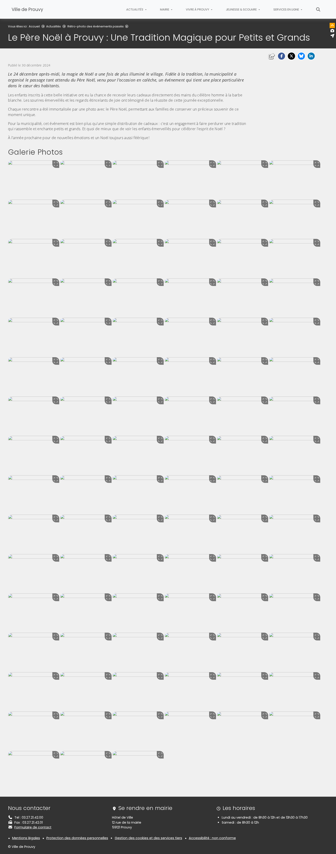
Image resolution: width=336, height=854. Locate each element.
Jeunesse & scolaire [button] (241, 9)
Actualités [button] (135, 9)
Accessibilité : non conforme (212, 838)
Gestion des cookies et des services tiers (148, 838)
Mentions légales (26, 838)
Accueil (34, 26)
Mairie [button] (165, 9)
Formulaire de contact (32, 827)
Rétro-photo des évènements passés (95, 26)
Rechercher (318, 9)
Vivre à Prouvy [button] (198, 9)
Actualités (53, 26)
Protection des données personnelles (77, 838)
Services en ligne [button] (286, 9)
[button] (281, 56)
